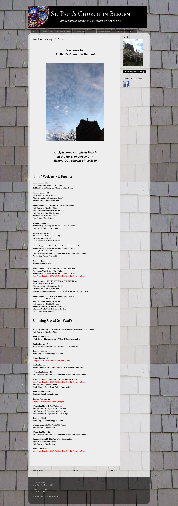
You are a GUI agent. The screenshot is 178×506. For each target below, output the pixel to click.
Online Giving (47, 31)
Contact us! (118, 31)
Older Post (112, 470)
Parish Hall (131, 31)
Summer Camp (104, 31)
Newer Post (38, 470)
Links (92, 31)
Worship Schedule (64, 31)
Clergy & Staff (80, 31)
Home (35, 31)
